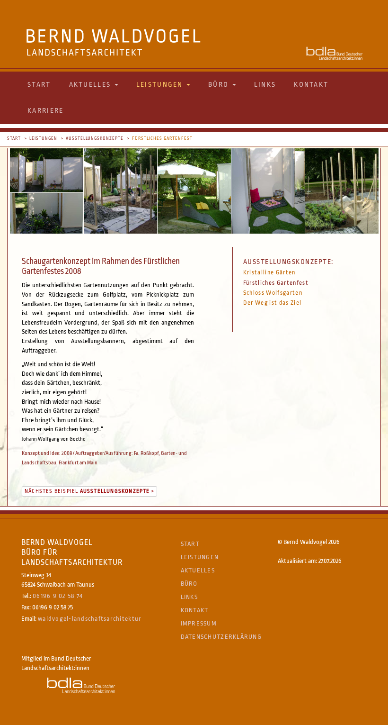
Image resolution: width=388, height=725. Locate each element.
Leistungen (43, 138)
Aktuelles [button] (91, 84)
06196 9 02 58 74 (58, 595)
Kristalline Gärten (269, 272)
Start (39, 84)
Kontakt (311, 84)
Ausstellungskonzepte (95, 138)
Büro (189, 583)
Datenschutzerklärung (221, 636)
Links (265, 84)
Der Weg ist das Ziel (272, 302)
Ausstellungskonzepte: (288, 262)
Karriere (45, 110)
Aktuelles (198, 570)
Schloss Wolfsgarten (272, 293)
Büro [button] (219, 84)
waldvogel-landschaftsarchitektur (89, 618)
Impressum (199, 623)
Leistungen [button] (160, 84)
